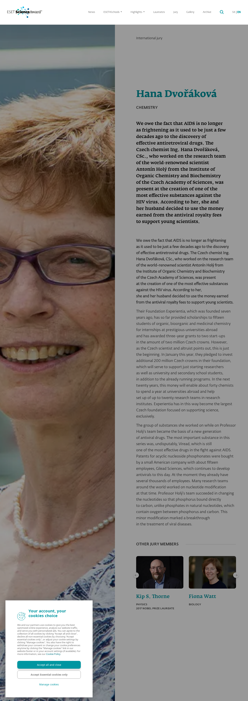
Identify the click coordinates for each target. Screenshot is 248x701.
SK (233, 12)
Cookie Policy (53, 654)
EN (239, 12)
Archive (207, 12)
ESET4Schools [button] (111, 12)
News (91, 12)
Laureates (159, 12)
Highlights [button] (137, 12)
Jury (175, 12)
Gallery (190, 12)
